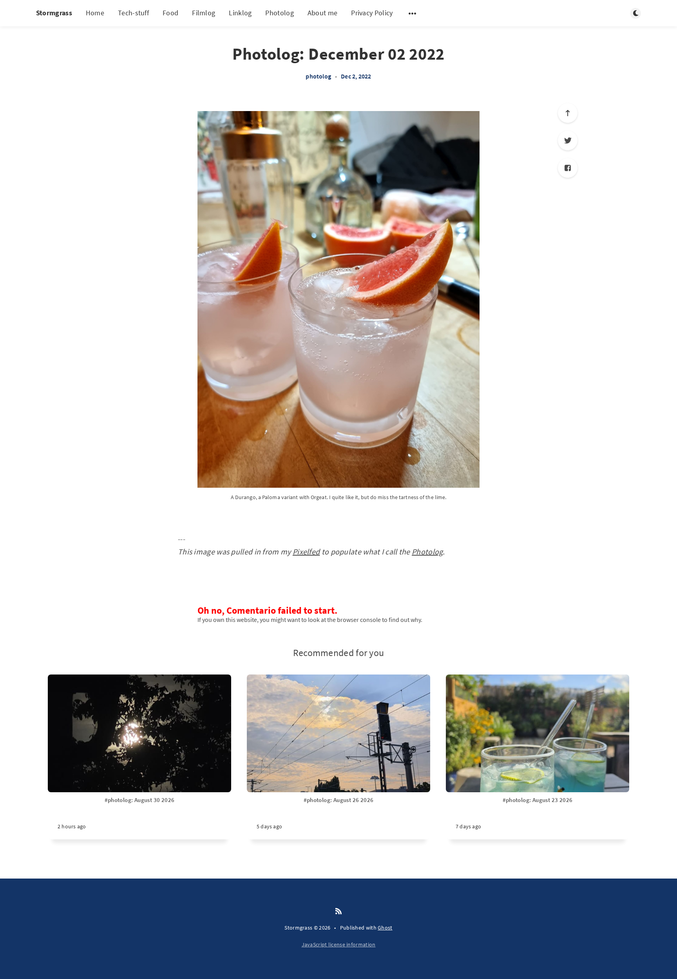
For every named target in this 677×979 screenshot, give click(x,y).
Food (170, 12)
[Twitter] (567, 140)
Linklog (240, 12)
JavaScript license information (339, 944)
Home (95, 12)
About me (322, 12)
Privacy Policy (372, 12)
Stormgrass (54, 12)
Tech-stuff (133, 12)
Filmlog (203, 12)
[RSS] (338, 911)
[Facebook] (567, 168)
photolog (318, 76)
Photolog (279, 12)
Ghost (385, 927)
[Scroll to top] (567, 113)
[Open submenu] (412, 13)
